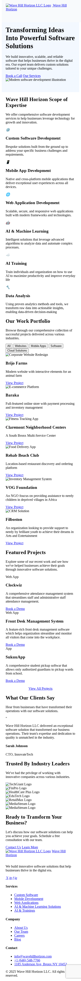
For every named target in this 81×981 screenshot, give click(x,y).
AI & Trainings (24, 910)
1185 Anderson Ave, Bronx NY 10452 (40, 964)
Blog (17, 939)
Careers (19, 935)
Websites (21, 346)
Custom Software (26, 895)
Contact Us (13, 847)
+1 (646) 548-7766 (27, 960)
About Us (21, 927)
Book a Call (14, 76)
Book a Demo (15, 609)
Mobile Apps (38, 346)
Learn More (30, 847)
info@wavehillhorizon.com (33, 956)
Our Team (21, 931)
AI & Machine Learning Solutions (37, 906)
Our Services (32, 76)
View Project (14, 383)
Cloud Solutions (17, 350)
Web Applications (26, 902)
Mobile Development (28, 899)
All (9, 346)
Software (56, 346)
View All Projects (40, 688)
